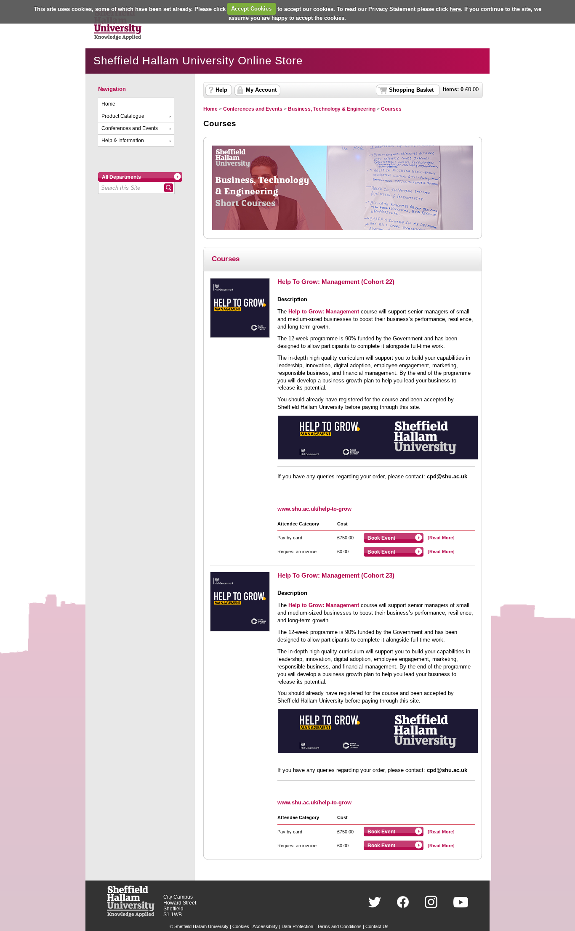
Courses (391, 108)
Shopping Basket (411, 90)
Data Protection (297, 926)
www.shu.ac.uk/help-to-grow (314, 509)
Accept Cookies (251, 8)
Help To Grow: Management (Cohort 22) (335, 281)
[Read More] (441, 537)
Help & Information (122, 140)
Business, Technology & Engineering (331, 108)
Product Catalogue (122, 116)
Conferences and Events (129, 128)
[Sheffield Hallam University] (130, 915)
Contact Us (377, 926)
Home (108, 103)
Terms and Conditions (339, 926)
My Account (261, 90)
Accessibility (265, 926)
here (455, 8)
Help (221, 90)
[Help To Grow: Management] (378, 437)
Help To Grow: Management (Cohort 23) (335, 575)
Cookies (240, 926)
